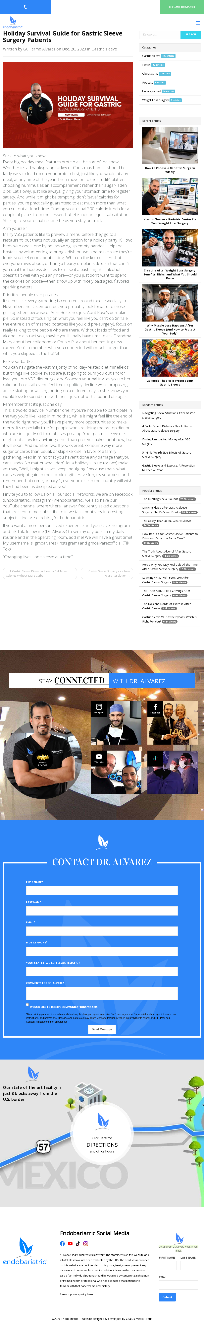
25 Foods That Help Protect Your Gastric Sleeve (170, 383)
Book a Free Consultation (182, 7)
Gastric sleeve (151, 56)
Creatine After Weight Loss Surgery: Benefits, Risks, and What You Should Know (170, 274)
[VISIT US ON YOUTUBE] (116, 772)
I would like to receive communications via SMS (63, 1007)
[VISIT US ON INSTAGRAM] (116, 723)
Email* (30, 922)
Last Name (33, 902)
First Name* (34, 882)
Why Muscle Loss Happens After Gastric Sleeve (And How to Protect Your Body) (170, 329)
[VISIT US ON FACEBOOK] (172, 723)
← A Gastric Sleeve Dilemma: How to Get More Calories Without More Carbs (36, 573)
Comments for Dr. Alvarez (45, 983)
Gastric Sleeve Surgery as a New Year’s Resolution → (109, 573)
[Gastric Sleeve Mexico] (13, 22)
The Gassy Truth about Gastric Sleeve (166, 521)
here (90, 1294)
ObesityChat (150, 73)
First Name (167, 1257)
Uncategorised (151, 91)
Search (190, 34)
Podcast (147, 82)
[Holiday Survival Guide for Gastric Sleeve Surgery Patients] (68, 105)
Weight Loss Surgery (155, 100)
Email (163, 1277)
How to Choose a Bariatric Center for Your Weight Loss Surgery (169, 221)
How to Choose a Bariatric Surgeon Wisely (170, 170)
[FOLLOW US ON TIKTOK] (172, 772)
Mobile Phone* (36, 942)
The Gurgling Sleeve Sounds (160, 499)
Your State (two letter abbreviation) (53, 963)
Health (146, 65)
